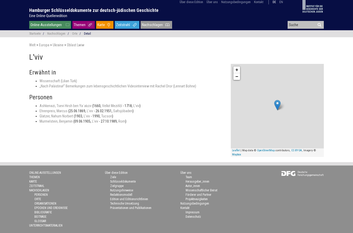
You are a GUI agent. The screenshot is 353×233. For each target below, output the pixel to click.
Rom (121, 121)
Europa (44, 45)
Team (189, 177)
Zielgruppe (117, 186)
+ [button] (236, 69)
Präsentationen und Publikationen (130, 208)
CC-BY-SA (296, 150)
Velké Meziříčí (112, 106)
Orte (74, 33)
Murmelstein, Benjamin (56, 121)
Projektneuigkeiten (197, 199)
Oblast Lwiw (75, 45)
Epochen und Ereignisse (51, 208)
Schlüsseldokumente (123, 181)
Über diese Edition (191, 2)
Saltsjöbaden (123, 111)
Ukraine (58, 45)
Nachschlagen (152, 25)
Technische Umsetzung (124, 203)
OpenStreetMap (266, 150)
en (281, 2)
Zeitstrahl (123, 25)
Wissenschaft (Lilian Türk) (58, 81)
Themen (80, 25)
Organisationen (45, 203)
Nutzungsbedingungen (236, 2)
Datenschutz (193, 217)
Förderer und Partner (198, 195)
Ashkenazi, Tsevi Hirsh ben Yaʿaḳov (66, 106)
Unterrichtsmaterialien (46, 225)
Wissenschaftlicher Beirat (201, 190)
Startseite (35, 33)
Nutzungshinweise (121, 190)
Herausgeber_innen (197, 181)
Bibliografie (43, 212)
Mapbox (236, 154)
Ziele (113, 177)
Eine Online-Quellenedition (48, 16)
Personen (41, 195)
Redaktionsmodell (121, 195)
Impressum (192, 212)
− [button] (236, 76)
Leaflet (236, 150)
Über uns (212, 2)
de (274, 2)
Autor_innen (193, 186)
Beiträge (40, 217)
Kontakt (258, 2)
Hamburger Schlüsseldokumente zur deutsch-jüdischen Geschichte (93, 10)
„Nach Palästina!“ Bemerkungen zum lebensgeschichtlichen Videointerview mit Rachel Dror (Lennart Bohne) (118, 86)
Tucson (106, 116)
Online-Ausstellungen (46, 25)
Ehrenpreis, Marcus (54, 111)
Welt (32, 45)
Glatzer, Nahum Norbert (57, 116)
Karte (101, 25)
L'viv (136, 106)
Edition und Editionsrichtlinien (129, 199)
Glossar (40, 221)
